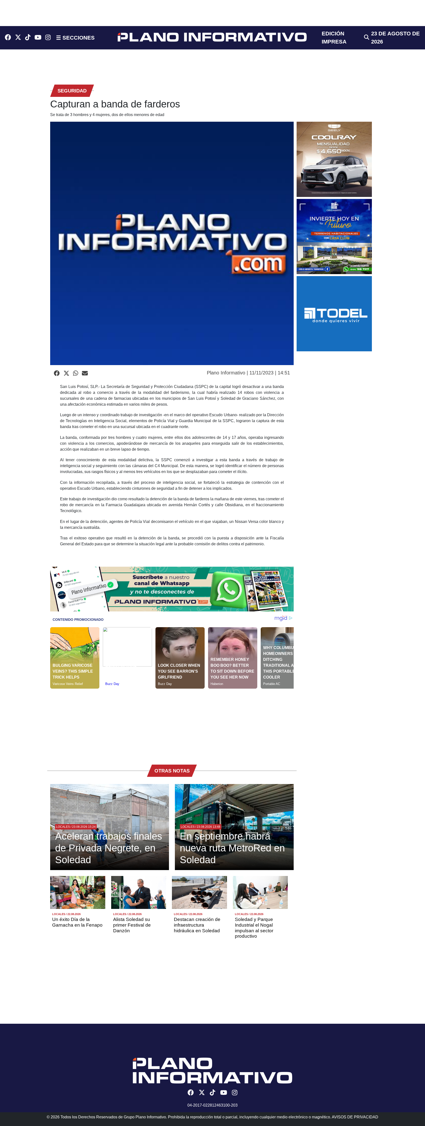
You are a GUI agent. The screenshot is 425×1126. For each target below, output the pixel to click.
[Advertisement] (172, 723)
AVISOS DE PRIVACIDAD (355, 1117)
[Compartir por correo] (85, 373)
